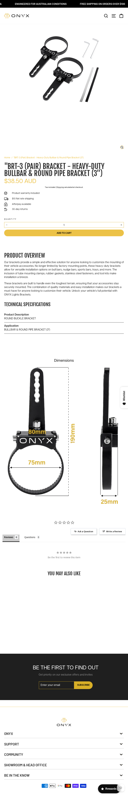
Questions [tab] (29, 537)
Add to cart (26, 643)
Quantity (10, 219)
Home (7, 157)
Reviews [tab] (8, 537)
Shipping (60, 187)
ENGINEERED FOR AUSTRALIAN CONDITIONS (33, 3)
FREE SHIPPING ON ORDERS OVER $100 (94, 3)
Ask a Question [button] (85, 531)
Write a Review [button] (114, 531)
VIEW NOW (26, 611)
